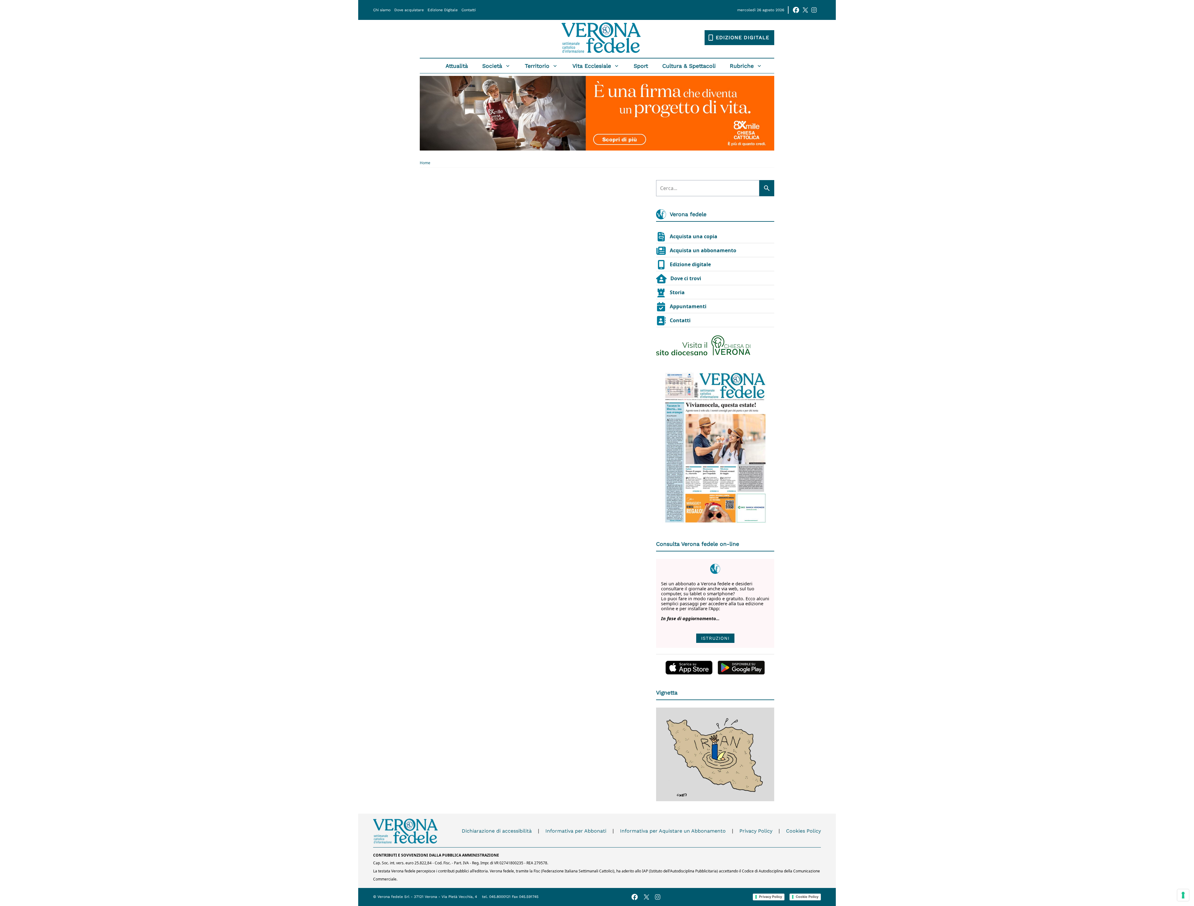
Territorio (537, 66)
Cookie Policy (807, 896)
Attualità (457, 66)
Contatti (468, 10)
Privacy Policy (755, 831)
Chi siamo (382, 10)
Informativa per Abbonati (575, 831)
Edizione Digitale (443, 10)
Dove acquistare (409, 10)
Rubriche (742, 66)
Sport (641, 66)
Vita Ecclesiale (591, 66)
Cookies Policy (803, 831)
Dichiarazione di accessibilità (497, 831)
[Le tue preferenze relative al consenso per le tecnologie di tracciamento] (1183, 895)
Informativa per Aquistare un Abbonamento (673, 831)
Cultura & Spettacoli (689, 66)
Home (425, 162)
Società (492, 66)
